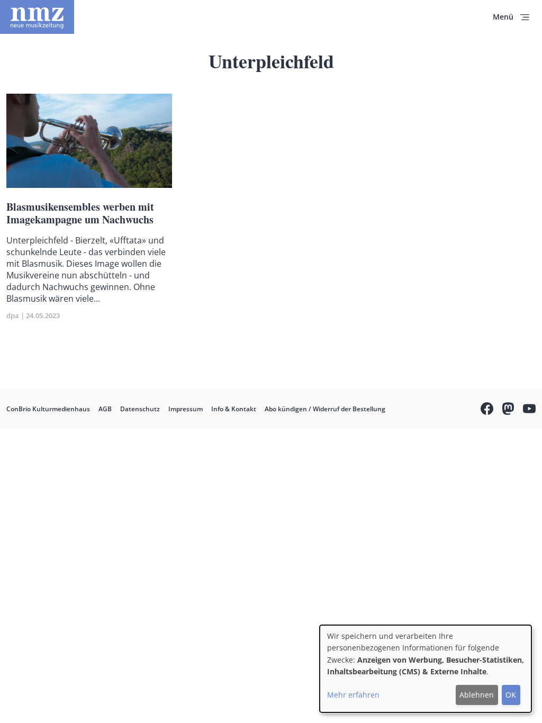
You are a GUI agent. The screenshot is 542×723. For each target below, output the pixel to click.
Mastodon (508, 410)
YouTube (529, 410)
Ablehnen (476, 695)
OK (510, 695)
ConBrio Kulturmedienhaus (48, 408)
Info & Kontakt (233, 408)
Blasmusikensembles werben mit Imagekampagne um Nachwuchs (80, 213)
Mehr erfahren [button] (353, 695)
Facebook (487, 410)
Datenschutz (140, 408)
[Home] (37, 17)
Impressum (185, 408)
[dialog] (425, 668)
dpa (12, 315)
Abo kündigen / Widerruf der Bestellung (325, 408)
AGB (105, 408)
